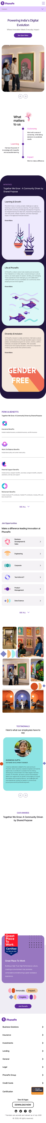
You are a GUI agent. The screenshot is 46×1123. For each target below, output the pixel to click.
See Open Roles (23, 35)
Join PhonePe (23, 1006)
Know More (9, 220)
